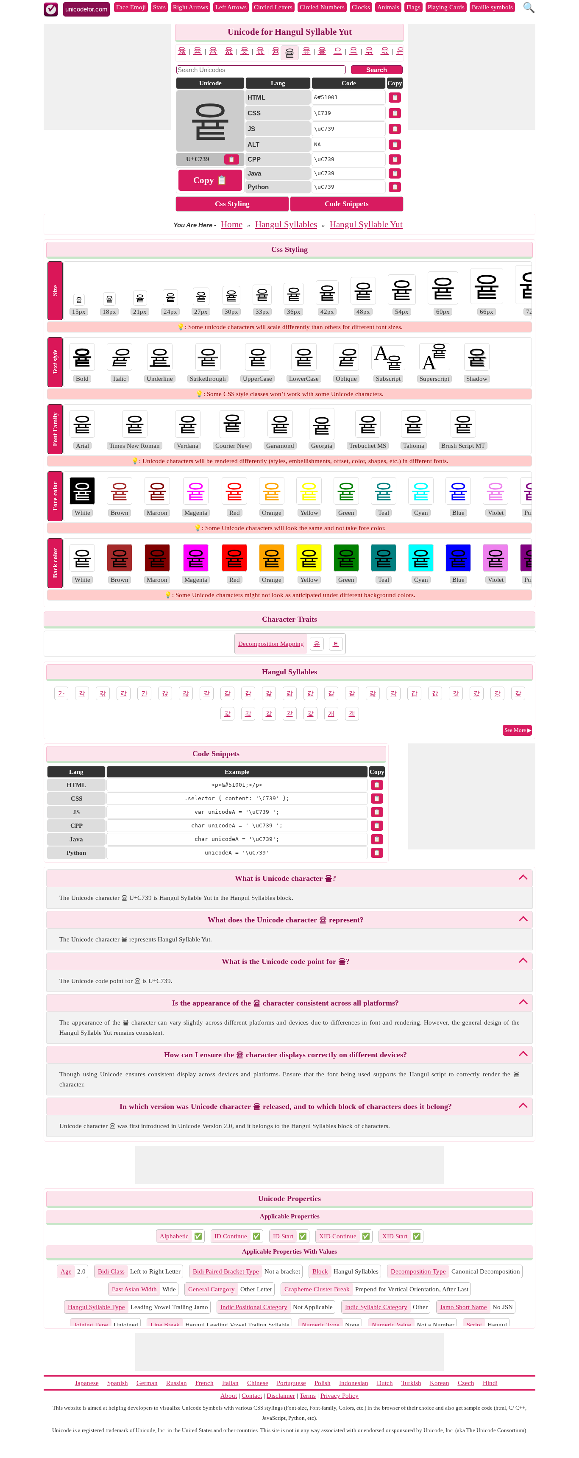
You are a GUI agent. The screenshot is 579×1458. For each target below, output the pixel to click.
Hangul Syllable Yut (366, 224)
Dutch (385, 1383)
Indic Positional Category (253, 1307)
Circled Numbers (322, 7)
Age (66, 1271)
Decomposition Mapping (271, 643)
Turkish (411, 1383)
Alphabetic (174, 1236)
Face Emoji (131, 7)
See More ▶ (518, 730)
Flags (413, 7)
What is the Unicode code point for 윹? (286, 961)
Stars (159, 7)
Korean (439, 1383)
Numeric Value (391, 1324)
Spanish (117, 1383)
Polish (323, 1383)
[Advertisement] (107, 77)
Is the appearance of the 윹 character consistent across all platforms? (285, 1003)
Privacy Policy (339, 1395)
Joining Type (91, 1324)
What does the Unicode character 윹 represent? (286, 920)
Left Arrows (231, 7)
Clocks (361, 7)
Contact (252, 1395)
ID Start (283, 1236)
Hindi (490, 1383)
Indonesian (353, 1383)
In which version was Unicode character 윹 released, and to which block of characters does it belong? (286, 1106)
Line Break (165, 1324)
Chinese (257, 1383)
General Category (211, 1289)
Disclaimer (281, 1395)
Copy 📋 (210, 180)
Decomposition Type (418, 1271)
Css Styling (232, 204)
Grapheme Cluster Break (317, 1289)
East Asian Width (134, 1289)
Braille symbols (492, 7)
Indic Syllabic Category (376, 1307)
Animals (388, 7)
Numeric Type (321, 1324)
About (228, 1395)
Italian (230, 1383)
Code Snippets (347, 204)
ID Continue (230, 1236)
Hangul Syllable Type (96, 1307)
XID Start (394, 1236)
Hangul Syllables (286, 224)
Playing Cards (446, 7)
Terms (308, 1395)
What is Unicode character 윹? (285, 878)
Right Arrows (190, 7)
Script (474, 1324)
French (204, 1383)
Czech (466, 1383)
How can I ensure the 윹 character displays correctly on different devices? (285, 1054)
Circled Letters (273, 7)
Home (231, 224)
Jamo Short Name (463, 1307)
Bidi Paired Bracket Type (226, 1271)
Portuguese (291, 1383)
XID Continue (337, 1236)
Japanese (87, 1383)
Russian (176, 1383)
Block (320, 1271)
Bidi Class (111, 1271)
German (147, 1383)
